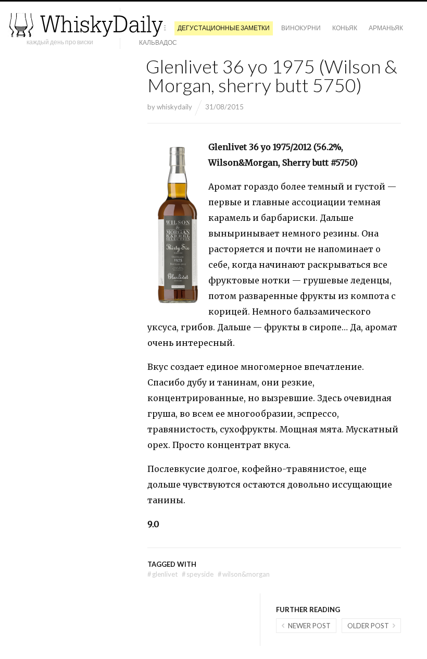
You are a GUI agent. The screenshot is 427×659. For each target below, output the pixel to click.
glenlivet (162, 574)
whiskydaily (174, 107)
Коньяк (344, 28)
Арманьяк (386, 28)
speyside (198, 574)
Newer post (309, 625)
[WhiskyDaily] (86, 24)
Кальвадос (158, 42)
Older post (368, 625)
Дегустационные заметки (224, 28)
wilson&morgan (244, 574)
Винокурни (301, 28)
